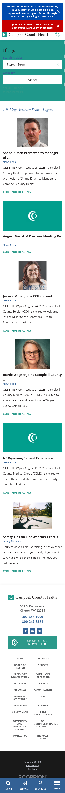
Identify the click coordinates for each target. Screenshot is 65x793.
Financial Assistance (20, 698)
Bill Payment (20, 711)
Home (20, 658)
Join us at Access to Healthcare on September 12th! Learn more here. (32, 26)
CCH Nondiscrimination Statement (44, 723)
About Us (43, 658)
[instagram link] (39, 631)
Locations (43, 683)
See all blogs (13, 88)
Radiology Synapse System (20, 676)
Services (43, 665)
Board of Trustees (20, 666)
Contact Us (20, 735)
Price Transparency (43, 713)
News (43, 696)
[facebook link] (26, 631)
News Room (20, 705)
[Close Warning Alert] (58, 11)
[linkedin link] (32, 631)
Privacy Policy (32, 765)
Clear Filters (13, 92)
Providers (20, 683)
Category (9, 72)
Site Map (32, 769)
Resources (20, 689)
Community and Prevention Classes (20, 725)
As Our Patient (43, 689)
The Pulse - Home (43, 737)
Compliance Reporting (43, 676)
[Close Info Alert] (58, 26)
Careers (43, 705)
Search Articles (13, 57)
